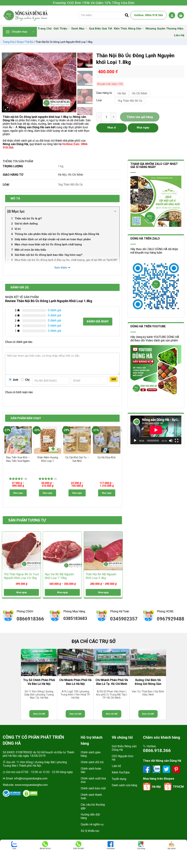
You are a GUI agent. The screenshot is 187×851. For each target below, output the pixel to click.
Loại (99, 100)
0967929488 (170, 619)
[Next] (71, 82)
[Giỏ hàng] (181, 15)
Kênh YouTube (121, 772)
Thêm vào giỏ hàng (140, 117)
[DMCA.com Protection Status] (30, 793)
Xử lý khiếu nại (90, 831)
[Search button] (126, 15)
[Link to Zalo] (157, 769)
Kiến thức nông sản (127, 28)
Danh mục (78, 28)
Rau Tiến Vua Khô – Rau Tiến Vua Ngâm (18, 459)
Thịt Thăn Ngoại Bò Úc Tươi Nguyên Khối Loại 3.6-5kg (21, 576)
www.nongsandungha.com (31, 785)
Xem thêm (60, 267)
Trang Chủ (45, 28)
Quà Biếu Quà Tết (100, 28)
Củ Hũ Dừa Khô (107, 457)
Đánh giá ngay (98, 321)
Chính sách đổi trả (92, 762)
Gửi (113, 379)
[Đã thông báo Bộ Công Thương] (12, 793)
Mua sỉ (111, 127)
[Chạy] (135, 440)
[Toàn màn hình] (176, 440)
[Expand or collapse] (115, 211)
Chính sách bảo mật (93, 788)
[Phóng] (6, 108)
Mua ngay (18, 493)
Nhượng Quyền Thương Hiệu (164, 28)
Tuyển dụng (119, 779)
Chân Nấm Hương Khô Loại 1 (47, 459)
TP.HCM (178, 786)
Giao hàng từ (103, 93)
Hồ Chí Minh (75, 174)
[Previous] (6, 82)
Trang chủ (9, 41)
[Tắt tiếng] (171, 440)
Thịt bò (29, 41)
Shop (20, 41)
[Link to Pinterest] (176, 769)
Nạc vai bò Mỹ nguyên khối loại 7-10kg (59, 576)
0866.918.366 (157, 750)
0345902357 (124, 619)
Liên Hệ (179, 35)
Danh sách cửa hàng (124, 785)
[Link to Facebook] (147, 769)
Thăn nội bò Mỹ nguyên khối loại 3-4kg (101, 576)
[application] (155, 430)
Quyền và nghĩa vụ (92, 824)
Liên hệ (116, 766)
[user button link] (172, 15)
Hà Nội (62, 174)
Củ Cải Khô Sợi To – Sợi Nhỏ (77, 459)
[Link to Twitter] (167, 769)
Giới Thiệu (60, 28)
